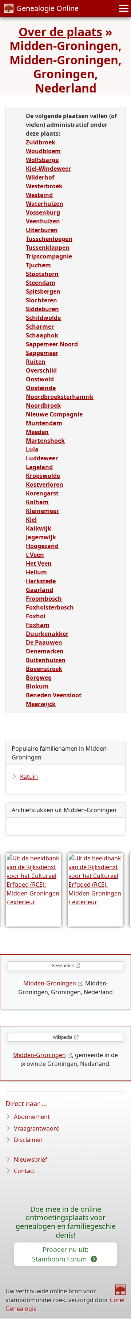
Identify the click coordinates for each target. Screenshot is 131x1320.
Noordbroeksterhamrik (60, 397)
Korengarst (42, 493)
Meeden (37, 432)
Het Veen (39, 563)
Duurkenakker (47, 634)
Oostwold (40, 379)
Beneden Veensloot (54, 695)
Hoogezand (42, 546)
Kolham (37, 502)
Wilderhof (40, 177)
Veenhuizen (43, 221)
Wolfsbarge (42, 160)
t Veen (35, 555)
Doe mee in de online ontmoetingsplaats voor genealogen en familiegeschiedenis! (66, 1222)
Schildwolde (43, 318)
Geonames (62, 965)
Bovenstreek (44, 669)
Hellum (36, 572)
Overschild (41, 370)
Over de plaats (60, 31)
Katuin (29, 777)
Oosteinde (41, 388)
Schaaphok (42, 335)
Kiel (31, 520)
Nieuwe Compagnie (54, 414)
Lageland (39, 467)
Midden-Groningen (49, 983)
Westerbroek (44, 186)
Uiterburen (42, 230)
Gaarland (39, 590)
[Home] (120, 1290)
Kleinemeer (42, 511)
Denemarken (45, 651)
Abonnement (32, 1117)
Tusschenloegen (49, 239)
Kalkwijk (38, 528)
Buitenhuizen (46, 660)
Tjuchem (38, 265)
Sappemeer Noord (52, 344)
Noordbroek (43, 405)
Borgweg (39, 678)
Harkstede (41, 581)
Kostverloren (44, 484)
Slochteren (41, 300)
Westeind (39, 195)
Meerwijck (41, 704)
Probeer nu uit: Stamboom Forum (60, 1254)
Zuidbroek (40, 142)
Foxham (37, 625)
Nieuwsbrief (30, 1159)
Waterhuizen (44, 204)
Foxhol (35, 616)
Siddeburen (42, 309)
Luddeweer (42, 458)
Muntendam (44, 423)
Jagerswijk (41, 537)
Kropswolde (43, 476)
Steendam (40, 283)
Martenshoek (45, 441)
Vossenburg (43, 212)
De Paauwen (44, 642)
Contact (24, 1171)
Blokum (37, 686)
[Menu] (123, 8)
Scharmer (40, 327)
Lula (32, 449)
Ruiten (35, 362)
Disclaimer (28, 1140)
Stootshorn (42, 274)
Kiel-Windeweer (48, 169)
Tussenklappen (48, 248)
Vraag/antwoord (37, 1128)
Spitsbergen (43, 291)
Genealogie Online (47, 8)
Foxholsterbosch (50, 607)
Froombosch (44, 599)
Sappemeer (42, 353)
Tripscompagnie (49, 256)
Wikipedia (62, 1037)
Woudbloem (43, 151)
